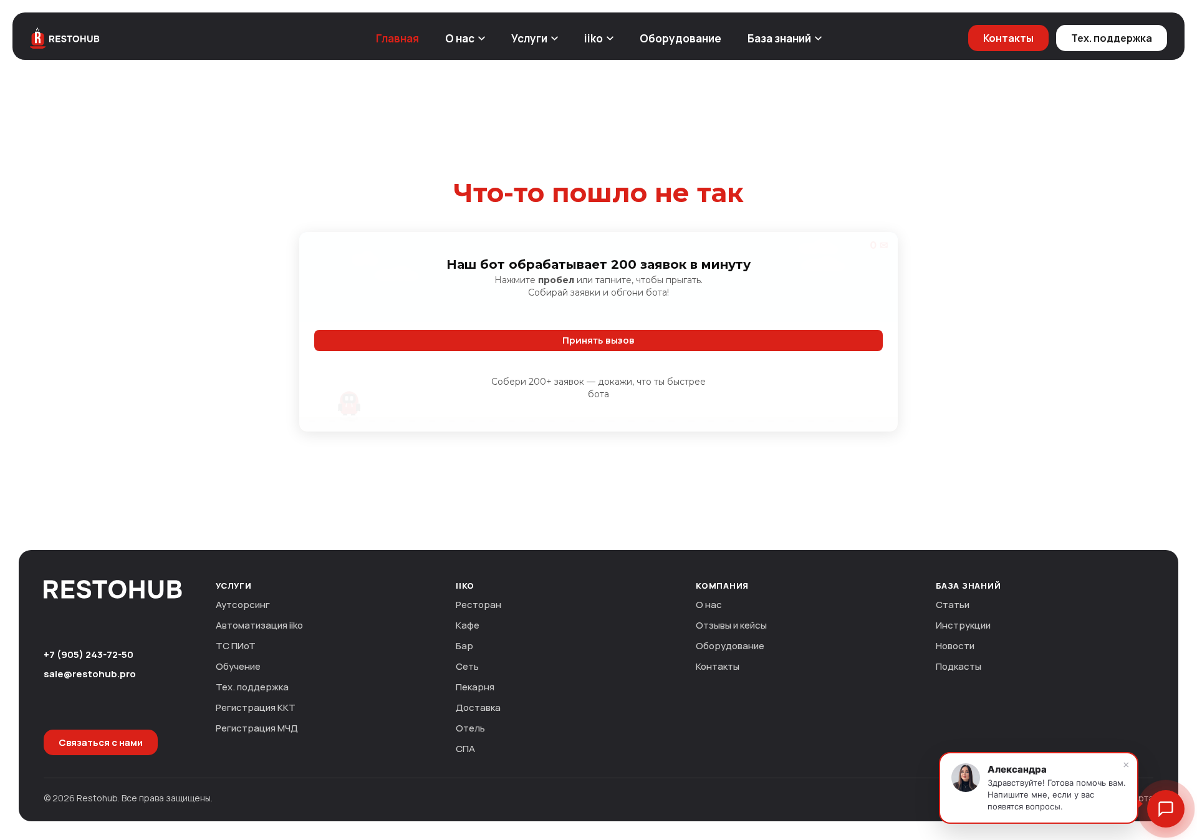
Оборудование (680, 38)
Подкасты (958, 666)
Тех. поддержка (1111, 38)
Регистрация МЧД (257, 728)
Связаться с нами (101, 742)
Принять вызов (598, 340)
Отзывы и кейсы (731, 625)
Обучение (238, 666)
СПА (465, 748)
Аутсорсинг (243, 604)
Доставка (478, 707)
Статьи (952, 604)
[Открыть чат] (1166, 809)
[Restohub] (65, 38)
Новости (955, 645)
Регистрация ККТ (256, 707)
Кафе (467, 625)
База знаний (779, 38)
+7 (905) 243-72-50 (88, 654)
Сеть (467, 666)
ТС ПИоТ (236, 645)
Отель (470, 728)
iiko (593, 38)
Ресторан (478, 604)
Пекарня (475, 686)
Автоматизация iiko (259, 625)
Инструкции (963, 625)
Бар (464, 645)
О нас (459, 38)
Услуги (529, 38)
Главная (397, 38)
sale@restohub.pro (90, 673)
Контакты (1008, 38)
